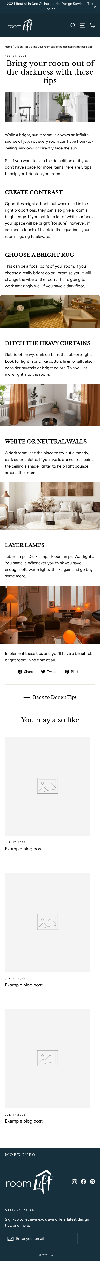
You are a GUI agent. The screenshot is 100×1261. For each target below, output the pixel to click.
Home (8, 46)
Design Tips (21, 46)
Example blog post (24, 848)
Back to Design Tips (54, 697)
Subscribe (20, 1210)
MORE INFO (20, 1155)
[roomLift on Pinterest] (92, 1181)
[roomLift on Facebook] (83, 1181)
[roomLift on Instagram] (74, 1181)
